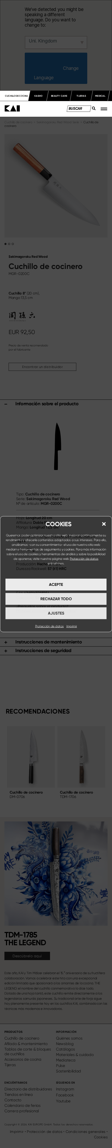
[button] (104, 523)
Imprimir (71, 626)
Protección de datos (84, 558)
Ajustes (56, 613)
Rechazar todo (56, 599)
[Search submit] (92, 109)
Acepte (56, 584)
